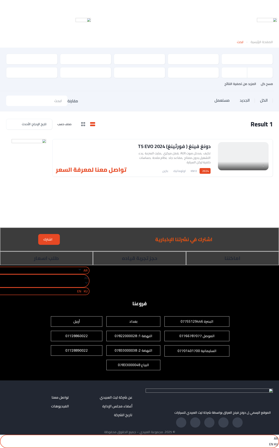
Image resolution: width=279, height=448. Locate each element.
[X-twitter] (105, 7)
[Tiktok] (24, 7)
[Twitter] (195, 422)
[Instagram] (51, 7)
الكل (264, 100)
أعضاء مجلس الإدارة (117, 406)
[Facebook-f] (237, 422)
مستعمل (222, 100)
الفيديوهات (60, 406)
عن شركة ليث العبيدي (116, 397)
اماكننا (232, 258)
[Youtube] (78, 7)
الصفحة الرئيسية (262, 42)
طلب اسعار (46, 258)
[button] (49, 239)
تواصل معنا (60, 397)
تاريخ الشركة (123, 415)
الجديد (245, 100)
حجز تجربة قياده (139, 258)
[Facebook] (132, 7)
